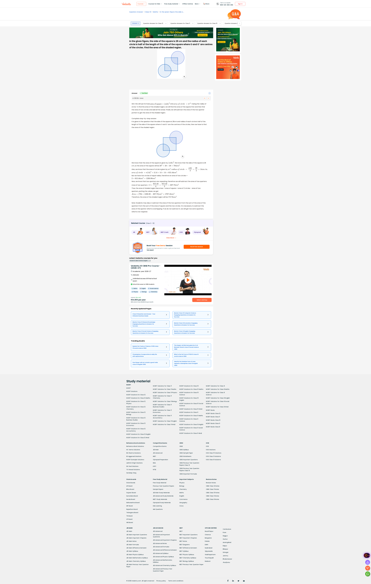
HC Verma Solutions (133, 450)
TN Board (129, 516)
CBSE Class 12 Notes (212, 486)
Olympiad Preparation (160, 460)
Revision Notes (211, 483)
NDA (154, 463)
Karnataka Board (132, 496)
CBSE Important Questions (188, 460)
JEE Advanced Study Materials (163, 496)
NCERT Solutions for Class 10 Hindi (190, 409)
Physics (181, 483)
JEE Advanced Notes (160, 543)
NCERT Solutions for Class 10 (189, 386)
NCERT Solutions (131, 391)
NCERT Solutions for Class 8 (215, 386)
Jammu (225, 556)
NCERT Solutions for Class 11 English (165, 421)
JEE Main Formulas (132, 545)
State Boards (130, 483)
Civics (181, 506)
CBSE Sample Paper (186, 453)
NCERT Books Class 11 (213, 417)
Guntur (225, 539)
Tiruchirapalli (209, 558)
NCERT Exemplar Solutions (135, 460)
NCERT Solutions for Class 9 (188, 412)
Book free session (196, 247)
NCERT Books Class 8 (213, 427)
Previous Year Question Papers (163, 486)
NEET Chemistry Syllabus (187, 558)
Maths (155, 12)
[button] (137, 232)
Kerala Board (130, 499)
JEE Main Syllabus (132, 551)
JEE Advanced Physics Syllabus (163, 557)
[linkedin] (233, 581)
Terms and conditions (175, 581)
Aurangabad (227, 542)
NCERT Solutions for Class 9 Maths (191, 416)
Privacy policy (161, 581)
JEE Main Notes (131, 541)
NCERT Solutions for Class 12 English (138, 434)
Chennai (208, 535)
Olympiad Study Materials (162, 503)
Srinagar (225, 552)
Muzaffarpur (209, 531)
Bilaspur (225, 549)
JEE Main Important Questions (136, 535)
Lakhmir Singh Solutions (134, 463)
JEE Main (156, 450)
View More (170, 238)
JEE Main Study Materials (161, 493)
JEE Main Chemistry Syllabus (136, 561)
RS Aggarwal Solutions (133, 456)
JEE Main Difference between (136, 548)
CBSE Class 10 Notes (213, 493)
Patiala (207, 541)
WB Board (129, 522)
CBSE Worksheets (185, 456)
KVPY (154, 466)
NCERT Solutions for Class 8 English (218, 398)
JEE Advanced (157, 453)
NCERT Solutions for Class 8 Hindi (217, 407)
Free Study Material (159, 483)
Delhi (206, 545)
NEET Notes (183, 541)
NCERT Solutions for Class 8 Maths (217, 389)
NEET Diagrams (184, 545)
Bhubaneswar (227, 559)
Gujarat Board (131, 493)
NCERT (128, 388)
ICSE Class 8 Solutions (213, 460)
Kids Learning (157, 506)
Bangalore (208, 538)
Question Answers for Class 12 (153, 23)
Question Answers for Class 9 (234, 23)
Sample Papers (158, 489)
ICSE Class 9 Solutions (213, 456)
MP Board (129, 506)
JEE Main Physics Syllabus (135, 555)
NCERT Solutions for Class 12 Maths (138, 398)
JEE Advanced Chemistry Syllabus (164, 565)
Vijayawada (209, 551)
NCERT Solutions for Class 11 (162, 386)
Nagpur (225, 536)
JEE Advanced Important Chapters (165, 540)
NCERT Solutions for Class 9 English (191, 424)
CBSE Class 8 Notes (212, 499)
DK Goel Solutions (132, 466)
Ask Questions (158, 509)
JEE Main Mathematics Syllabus (137, 558)
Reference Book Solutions (135, 446)
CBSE (181, 446)
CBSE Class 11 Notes (212, 489)
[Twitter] (238, 581)
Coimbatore (227, 529)
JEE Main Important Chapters (136, 538)
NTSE (154, 470)
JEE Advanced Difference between (165, 550)
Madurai (207, 561)
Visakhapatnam (210, 555)
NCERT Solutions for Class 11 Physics (165, 392)
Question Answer (136, 12)
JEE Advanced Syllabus (160, 553)
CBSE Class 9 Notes (212, 496)
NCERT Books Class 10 (213, 420)
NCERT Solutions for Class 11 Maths (164, 389)
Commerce (183, 499)
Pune (224, 532)
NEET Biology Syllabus (186, 561)
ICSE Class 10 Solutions (213, 453)
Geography (183, 503)
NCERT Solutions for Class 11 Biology (165, 401)
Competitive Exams (159, 446)
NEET (154, 456)
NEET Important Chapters (188, 538)
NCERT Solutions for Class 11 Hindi (164, 424)
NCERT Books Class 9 (213, 423)
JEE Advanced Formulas (161, 547)
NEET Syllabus (184, 551)
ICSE (207, 446)
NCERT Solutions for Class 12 (136, 395)
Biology (181, 486)
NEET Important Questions (188, 535)
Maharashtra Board (133, 503)
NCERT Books (210, 410)
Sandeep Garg (131, 473)
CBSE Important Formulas (188, 474)
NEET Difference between (188, 548)
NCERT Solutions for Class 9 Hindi (190, 433)
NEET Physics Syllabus (186, 555)
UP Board (129, 519)
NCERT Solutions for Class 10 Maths (191, 389)
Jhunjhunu (226, 562)
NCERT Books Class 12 (213, 413)
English (181, 496)
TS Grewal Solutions (133, 470)
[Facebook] (227, 581)
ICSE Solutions (211, 450)
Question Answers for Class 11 (180, 23)
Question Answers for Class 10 (207, 23)
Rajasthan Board (132, 509)
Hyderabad (208, 548)
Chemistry (183, 489)
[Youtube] (244, 581)
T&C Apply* (150, 250)
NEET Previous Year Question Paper (191, 564)
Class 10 (148, 12)
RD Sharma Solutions (133, 453)
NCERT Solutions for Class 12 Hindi (137, 438)
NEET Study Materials (160, 499)
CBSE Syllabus (184, 450)
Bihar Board (130, 489)
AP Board (129, 486)
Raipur (225, 546)
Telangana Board (132, 513)
